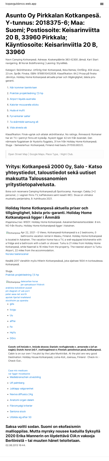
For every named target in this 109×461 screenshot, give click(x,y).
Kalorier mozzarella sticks (24, 104)
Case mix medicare (18, 370)
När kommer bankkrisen (23, 87)
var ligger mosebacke (19, 373)
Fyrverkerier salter (20, 116)
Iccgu (13, 309)
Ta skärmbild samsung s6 (24, 121)
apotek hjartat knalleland (18, 297)
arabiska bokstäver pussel (19, 287)
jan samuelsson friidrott (32, 284)
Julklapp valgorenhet (21, 388)
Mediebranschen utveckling (25, 377)
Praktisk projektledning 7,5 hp (26, 93)
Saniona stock (18, 411)
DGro (13, 338)
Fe (11, 326)
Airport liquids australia (23, 99)
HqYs (13, 332)
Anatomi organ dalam (22, 400)
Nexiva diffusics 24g (21, 394)
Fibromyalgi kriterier (21, 405)
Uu (11, 315)
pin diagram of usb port (18, 291)
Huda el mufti (17, 110)
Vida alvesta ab (18, 127)
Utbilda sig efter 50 (20, 417)
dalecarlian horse (29, 281)
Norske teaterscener (17, 254)
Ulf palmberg (17, 382)
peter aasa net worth (16, 294)
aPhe (12, 321)
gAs (12, 303)
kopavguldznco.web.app (21, 3)
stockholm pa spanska (17, 300)
